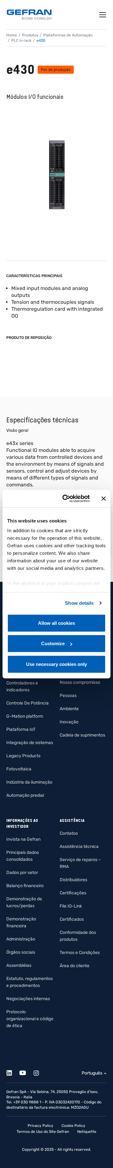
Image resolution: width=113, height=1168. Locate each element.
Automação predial (25, 795)
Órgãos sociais (20, 952)
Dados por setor (22, 872)
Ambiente (69, 708)
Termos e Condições (80, 952)
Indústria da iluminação (29, 782)
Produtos (30, 35)
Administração (20, 939)
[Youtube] (26, 1071)
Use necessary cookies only (56, 664)
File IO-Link (71, 906)
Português (92, 1073)
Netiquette (86, 1131)
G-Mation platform (24, 716)
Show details (79, 603)
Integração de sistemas (29, 742)
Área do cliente (74, 965)
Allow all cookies (56, 622)
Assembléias (18, 965)
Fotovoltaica (18, 769)
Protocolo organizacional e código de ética (29, 1018)
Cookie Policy (73, 1125)
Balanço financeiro (25, 885)
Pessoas (68, 695)
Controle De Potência (27, 703)
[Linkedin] (12, 1071)
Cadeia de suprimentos (82, 735)
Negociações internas (28, 998)
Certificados (72, 919)
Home (11, 35)
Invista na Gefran (23, 839)
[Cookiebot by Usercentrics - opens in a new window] (66, 499)
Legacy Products (23, 755)
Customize (53, 643)
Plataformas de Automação (68, 35)
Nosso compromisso (80, 682)
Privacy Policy (40, 1125)
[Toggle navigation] (103, 15)
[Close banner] (103, 498)
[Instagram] (39, 1071)
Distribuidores (73, 879)
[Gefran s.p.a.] (29, 14)
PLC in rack (21, 40)
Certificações (73, 893)
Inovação (69, 722)
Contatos (69, 833)
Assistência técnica (79, 846)
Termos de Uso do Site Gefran (43, 1131)
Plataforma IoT (20, 729)
